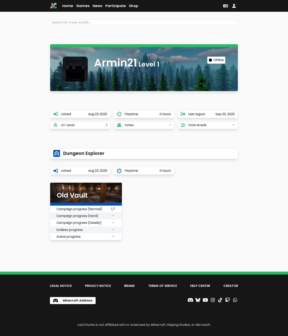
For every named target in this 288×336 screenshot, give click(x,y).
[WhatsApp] (235, 300)
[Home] (53, 6)
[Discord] (190, 300)
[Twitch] (228, 300)
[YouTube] (205, 300)
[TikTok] (220, 300)
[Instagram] (213, 300)
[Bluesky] (198, 300)
